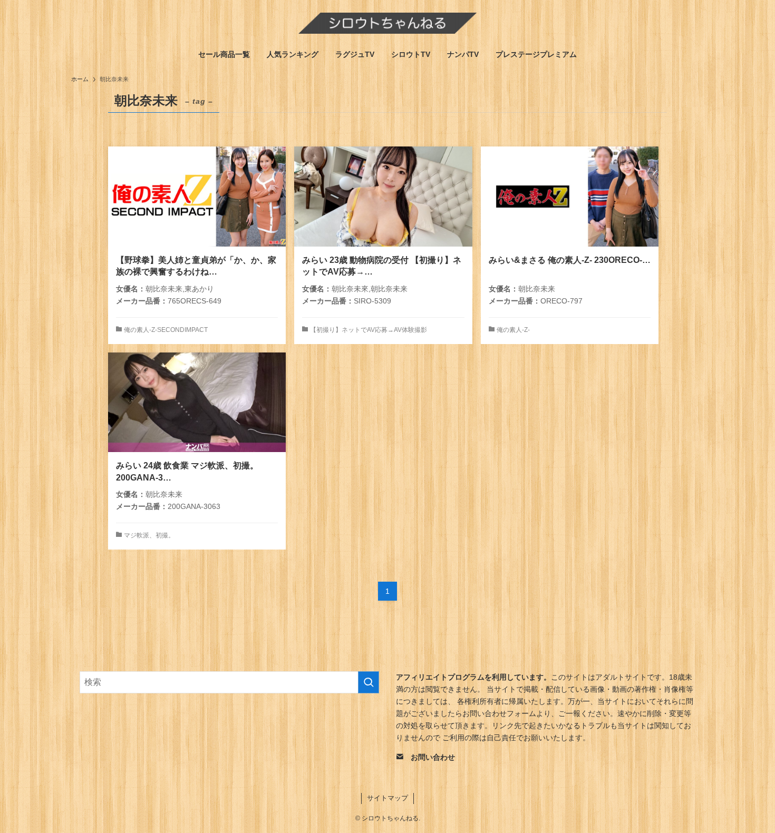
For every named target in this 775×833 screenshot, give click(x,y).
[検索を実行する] (368, 682)
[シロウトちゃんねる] (387, 23)
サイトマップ (387, 798)
